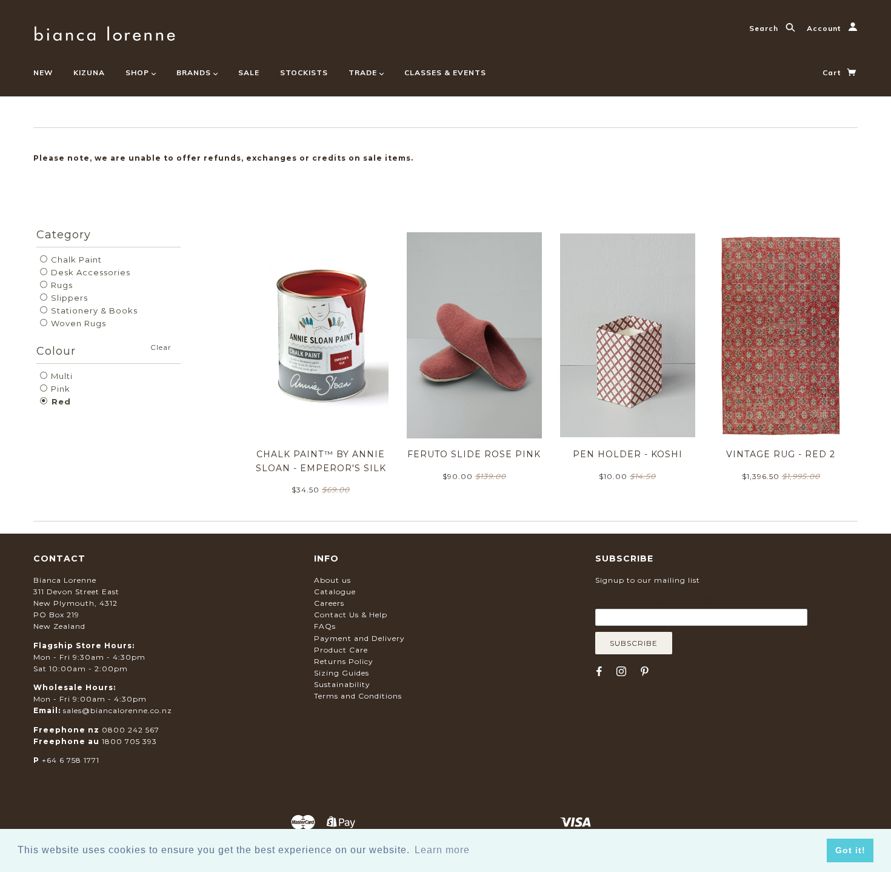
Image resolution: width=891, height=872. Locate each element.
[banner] (104, 31)
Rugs (60, 285)
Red (59, 401)
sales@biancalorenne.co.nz (117, 710)
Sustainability (342, 684)
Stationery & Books (93, 310)
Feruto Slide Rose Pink (474, 454)
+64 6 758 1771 (70, 760)
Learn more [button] (442, 850)
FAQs (325, 626)
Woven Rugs (77, 323)
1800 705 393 (129, 741)
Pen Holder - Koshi (627, 454)
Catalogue (335, 591)
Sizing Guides (341, 672)
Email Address (654, 599)
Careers (329, 603)
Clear (161, 347)
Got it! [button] (850, 850)
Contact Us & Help (350, 614)
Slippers (68, 298)
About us (332, 580)
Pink (59, 389)
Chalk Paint (75, 259)
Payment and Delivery (359, 638)
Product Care (341, 649)
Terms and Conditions (358, 695)
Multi (60, 376)
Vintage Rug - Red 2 (780, 454)
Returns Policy (343, 661)
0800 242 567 (130, 729)
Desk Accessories (89, 272)
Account (825, 28)
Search (765, 28)
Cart (833, 72)
